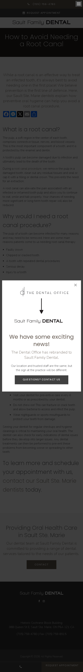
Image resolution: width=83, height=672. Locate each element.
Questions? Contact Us (41, 379)
